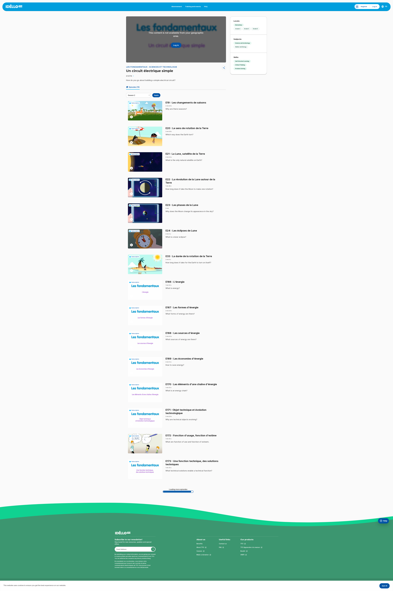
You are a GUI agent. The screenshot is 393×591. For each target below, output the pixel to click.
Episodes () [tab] (133, 87)
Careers (202, 551)
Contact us (223, 543)
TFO (250, 543)
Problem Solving (240, 68)
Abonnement (176, 6)
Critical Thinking (240, 65)
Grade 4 (237, 28)
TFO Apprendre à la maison (250, 547)
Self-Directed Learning (242, 61)
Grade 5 (246, 28)
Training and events (193, 6)
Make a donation (202, 555)
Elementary (238, 25)
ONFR (250, 555)
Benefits (199, 543)
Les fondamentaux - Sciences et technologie (151, 67)
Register (364, 6)
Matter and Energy (240, 47)
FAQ (206, 7)
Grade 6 (255, 28)
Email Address (120, 550)
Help (384, 521)
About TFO (202, 547)
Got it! (384, 586)
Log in (374, 6)
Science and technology (242, 43)
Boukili (250, 551)
